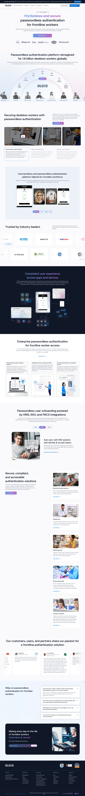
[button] (18, 5)
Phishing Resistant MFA (40, 782)
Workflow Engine (8, 777)
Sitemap (24, 793)
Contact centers (26, 780)
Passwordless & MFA (9, 775)
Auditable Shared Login (40, 784)
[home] (8, 5)
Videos (54, 778)
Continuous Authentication (41, 778)
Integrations (55, 780)
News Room (55, 782)
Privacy (6, 793)
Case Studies (55, 777)
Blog (54, 775)
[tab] (35, 427)
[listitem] (42, 181)
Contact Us (71, 782)
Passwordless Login (40, 775)
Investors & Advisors (73, 777)
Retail (24, 777)
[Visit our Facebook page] (62, 793)
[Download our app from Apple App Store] (77, 793)
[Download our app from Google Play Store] (71, 793)
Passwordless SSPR (40, 780)
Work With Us (71, 778)
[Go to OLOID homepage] (9, 765)
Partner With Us (72, 780)
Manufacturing (25, 775)
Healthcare (25, 778)
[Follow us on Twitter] (65, 793)
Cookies (13, 793)
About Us (70, 775)
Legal (10, 793)
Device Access (39, 777)
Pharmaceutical (25, 782)
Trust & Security (18, 793)
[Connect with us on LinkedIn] (67, 793)
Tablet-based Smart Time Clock (11, 778)
